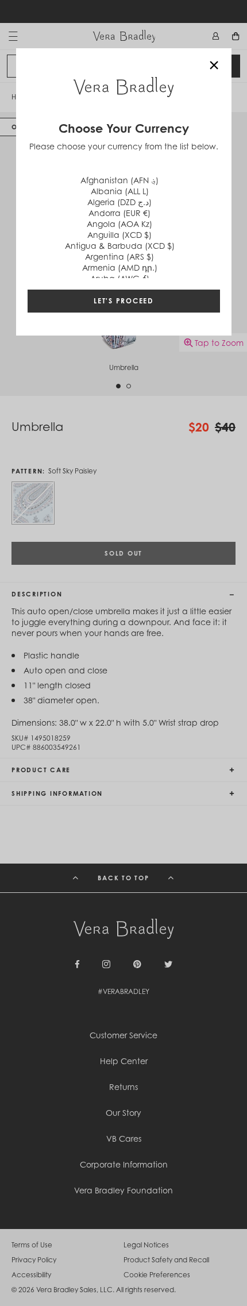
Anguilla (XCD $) (119, 235)
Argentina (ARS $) (119, 256)
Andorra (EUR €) (119, 213)
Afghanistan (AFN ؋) (119, 180)
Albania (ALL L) (120, 191)
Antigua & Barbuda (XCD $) (120, 246)
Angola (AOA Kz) (119, 224)
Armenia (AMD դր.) (119, 267)
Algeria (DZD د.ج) (119, 202)
